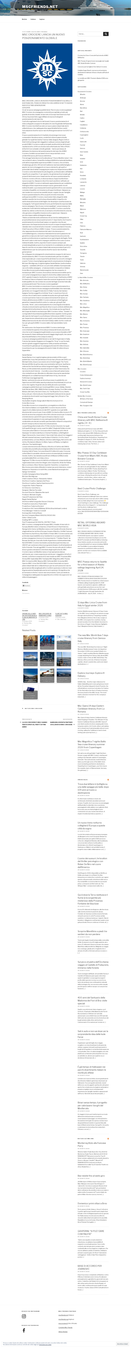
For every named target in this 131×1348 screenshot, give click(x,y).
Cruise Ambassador (86, 375)
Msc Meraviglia (85, 310)
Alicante (82, 94)
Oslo (81, 222)
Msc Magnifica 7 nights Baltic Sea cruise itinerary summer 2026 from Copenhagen (92, 744)
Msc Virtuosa (84, 351)
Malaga (82, 192)
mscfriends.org (63, 1319)
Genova (82, 148)
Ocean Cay (83, 216)
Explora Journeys (85, 378)
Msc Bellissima (85, 283)
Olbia (81, 219)
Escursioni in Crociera (84, 91)
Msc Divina (83, 287)
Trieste (82, 256)
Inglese (42, 19)
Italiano (33, 19)
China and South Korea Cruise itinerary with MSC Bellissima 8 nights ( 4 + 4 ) (93, 420)
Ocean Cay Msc (85, 392)
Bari (81, 111)
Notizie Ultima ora (86, 1138)
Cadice (82, 118)
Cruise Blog (83, 779)
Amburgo (83, 98)
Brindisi (82, 114)
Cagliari (82, 121)
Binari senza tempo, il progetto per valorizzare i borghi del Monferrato (92, 1105)
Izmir (81, 162)
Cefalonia (83, 128)
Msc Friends (42, 31)
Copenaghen (84, 135)
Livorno (82, 189)
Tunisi (82, 260)
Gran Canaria (84, 152)
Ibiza (81, 155)
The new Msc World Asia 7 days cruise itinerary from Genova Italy (93, 638)
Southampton (84, 239)
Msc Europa (84, 294)
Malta (82, 195)
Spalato (82, 243)
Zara (81, 273)
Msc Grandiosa (84, 300)
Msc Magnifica (84, 307)
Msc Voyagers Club (86, 405)
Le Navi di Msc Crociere (85, 277)
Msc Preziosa (84, 327)
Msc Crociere (82, 369)
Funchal (82, 145)
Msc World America (86, 354)
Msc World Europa (86, 364)
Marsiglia (83, 199)
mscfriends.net (40, 7)
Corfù (82, 138)
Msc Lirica (83, 304)
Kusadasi (83, 175)
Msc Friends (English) (87, 412)
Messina (82, 202)
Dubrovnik (83, 141)
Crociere (83, 371)
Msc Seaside (84, 337)
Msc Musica (84, 314)
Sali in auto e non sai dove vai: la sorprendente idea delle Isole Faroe (93, 1034)
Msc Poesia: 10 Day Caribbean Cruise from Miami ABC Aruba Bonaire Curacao (92, 456)
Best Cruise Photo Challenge (92, 488)
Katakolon (83, 165)
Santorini (83, 236)
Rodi (81, 233)
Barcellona (83, 108)
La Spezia (83, 179)
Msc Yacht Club (85, 388)
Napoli (82, 212)
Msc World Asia (85, 358)
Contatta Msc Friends (65, 1327)
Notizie (24, 19)
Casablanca (83, 125)
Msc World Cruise (85, 385)
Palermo (82, 226)
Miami (82, 206)
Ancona (82, 101)
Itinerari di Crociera (86, 382)
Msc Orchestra (85, 321)
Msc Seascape (84, 331)
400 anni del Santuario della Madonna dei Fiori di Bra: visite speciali (92, 1000)
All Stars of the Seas (86, 399)
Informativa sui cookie (45, 1344)
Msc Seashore (84, 334)
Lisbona (82, 185)
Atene (82, 104)
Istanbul (82, 158)
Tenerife (82, 249)
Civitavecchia (84, 131)
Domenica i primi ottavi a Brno (92, 1203)
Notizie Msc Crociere (34, 708)
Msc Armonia (84, 280)
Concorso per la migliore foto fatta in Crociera (92, 67)
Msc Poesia (83, 324)
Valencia (82, 263)
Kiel (81, 168)
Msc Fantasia (84, 297)
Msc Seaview (84, 341)
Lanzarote (83, 182)
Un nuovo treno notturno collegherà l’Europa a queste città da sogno (91, 825)
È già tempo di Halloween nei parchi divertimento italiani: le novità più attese (92, 1070)
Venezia (82, 266)
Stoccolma (83, 246)
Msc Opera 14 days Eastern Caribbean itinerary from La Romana (91, 709)
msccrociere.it (63, 1323)
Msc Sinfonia (84, 344)
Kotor (82, 172)
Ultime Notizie (63, 1332)
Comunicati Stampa (86, 402)
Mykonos (83, 209)
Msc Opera (83, 317)
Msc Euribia (83, 290)
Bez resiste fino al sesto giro (91, 1176)
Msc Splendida (84, 348)
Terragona (83, 253)
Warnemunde (84, 270)
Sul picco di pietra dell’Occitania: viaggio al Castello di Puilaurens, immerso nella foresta (93, 965)
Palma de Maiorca (85, 229)
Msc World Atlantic (86, 361)
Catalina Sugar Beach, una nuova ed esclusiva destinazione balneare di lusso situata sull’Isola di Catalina (93, 72)
